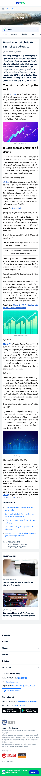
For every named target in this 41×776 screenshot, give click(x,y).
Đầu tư (14, 9)
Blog (8, 9)
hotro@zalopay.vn (12, 682)
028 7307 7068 (17, 686)
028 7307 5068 (29, 686)
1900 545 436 (22, 678)
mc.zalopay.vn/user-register (27, 702)
